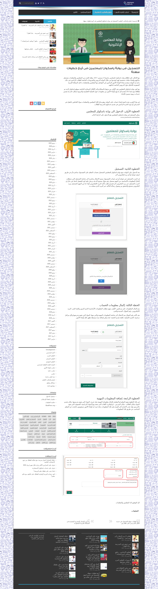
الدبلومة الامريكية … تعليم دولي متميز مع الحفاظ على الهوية (92, 556)
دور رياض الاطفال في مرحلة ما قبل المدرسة (35, 57)
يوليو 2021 (52, 233)
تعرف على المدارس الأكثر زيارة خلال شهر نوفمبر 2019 (92, 538)
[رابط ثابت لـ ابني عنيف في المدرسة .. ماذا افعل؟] (53, 38)
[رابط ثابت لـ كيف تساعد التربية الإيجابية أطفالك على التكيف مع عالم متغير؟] (72, 577)
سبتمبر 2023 (51, 170)
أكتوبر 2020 (51, 261)
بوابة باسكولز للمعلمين (117, 78)
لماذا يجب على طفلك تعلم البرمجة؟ (44, 471)
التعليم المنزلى (50, 359)
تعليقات (24, 21)
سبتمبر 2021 (51, 227)
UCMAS (44, 416)
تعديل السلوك (23, 431)
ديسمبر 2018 (51, 300)
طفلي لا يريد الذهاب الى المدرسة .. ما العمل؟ (35, 25)
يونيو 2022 (52, 200)
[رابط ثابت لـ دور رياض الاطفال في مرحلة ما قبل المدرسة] (53, 62)
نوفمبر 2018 (51, 303)
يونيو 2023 (52, 179)
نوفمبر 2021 (51, 221)
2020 (49, 416)
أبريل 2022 (51, 206)
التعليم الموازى (50, 362)
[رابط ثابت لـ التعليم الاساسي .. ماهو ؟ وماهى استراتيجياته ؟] (53, 46)
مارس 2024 (51, 152)
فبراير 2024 (51, 155)
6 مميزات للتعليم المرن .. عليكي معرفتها (37, 49)
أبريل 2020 (51, 279)
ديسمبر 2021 (51, 218)
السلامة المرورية (24, 425)
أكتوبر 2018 (51, 306)
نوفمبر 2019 (51, 294)
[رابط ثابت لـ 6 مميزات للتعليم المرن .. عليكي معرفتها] (53, 54)
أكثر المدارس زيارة (35, 416)
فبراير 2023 (51, 191)
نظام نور (23, 439)
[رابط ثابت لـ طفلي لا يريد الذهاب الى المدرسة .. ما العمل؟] (53, 30)
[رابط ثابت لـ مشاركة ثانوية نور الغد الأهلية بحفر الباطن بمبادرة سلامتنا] (103, 550)
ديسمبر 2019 (51, 291)
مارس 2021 (51, 245)
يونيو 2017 (52, 330)
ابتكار (54, 419)
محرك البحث (31, 436)
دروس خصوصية (51, 436)
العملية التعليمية (34, 428)
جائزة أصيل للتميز (51, 433)
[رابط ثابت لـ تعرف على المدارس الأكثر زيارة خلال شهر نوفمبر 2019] (103, 541)
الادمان (39, 419)
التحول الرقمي (51, 422)
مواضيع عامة (51, 386)
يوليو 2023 (52, 176)
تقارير (75, 12)
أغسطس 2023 (50, 173)
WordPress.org (50, 405)
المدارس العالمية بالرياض (36, 535)
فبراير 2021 (51, 248)
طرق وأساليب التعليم (103, 12)
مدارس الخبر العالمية (37, 538)
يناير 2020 (52, 288)
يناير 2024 (52, 158)
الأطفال (45, 419)
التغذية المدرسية (51, 425)
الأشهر (50, 21)
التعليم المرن (51, 356)
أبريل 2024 (51, 149)
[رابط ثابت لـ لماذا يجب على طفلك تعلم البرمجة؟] (72, 569)
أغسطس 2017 (50, 327)
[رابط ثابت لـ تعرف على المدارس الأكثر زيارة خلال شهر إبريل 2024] (72, 552)
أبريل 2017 (51, 336)
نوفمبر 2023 (51, 164)
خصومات (30, 433)
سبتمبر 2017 (51, 324)
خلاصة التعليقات (50, 402)
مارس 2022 (51, 209)
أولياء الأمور (26, 416)
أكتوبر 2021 (51, 224)
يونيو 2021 (52, 236)
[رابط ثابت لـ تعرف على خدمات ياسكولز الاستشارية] (72, 562)
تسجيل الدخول (50, 396)
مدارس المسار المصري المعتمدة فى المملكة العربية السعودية (78, 521)
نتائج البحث (30, 439)
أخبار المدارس (86, 12)
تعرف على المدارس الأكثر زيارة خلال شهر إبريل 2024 (39, 465)
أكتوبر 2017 (51, 321)
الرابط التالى (96, 115)
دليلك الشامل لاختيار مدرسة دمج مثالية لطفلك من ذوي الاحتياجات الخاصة (61, 539)
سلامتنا (44, 436)
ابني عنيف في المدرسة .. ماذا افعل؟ (38, 33)
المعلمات (37, 431)
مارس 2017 (51, 339)
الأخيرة (37, 21)
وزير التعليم (44, 442)
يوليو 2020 (52, 270)
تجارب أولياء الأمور (122, 12)
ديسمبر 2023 (51, 161)
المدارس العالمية (51, 431)
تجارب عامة (51, 371)
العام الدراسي (43, 428)
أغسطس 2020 (50, 267)
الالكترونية (22, 419)
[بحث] (20, 3)
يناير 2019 (52, 297)
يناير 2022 (52, 215)
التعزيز (44, 422)
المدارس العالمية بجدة (37, 537)
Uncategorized (50, 349)
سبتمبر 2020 (51, 264)
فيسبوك (38, 436)
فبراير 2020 (51, 285)
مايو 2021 (52, 239)
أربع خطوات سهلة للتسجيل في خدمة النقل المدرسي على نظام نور (128, 521)
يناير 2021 (52, 252)
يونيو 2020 (52, 273)
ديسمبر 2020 (51, 255)
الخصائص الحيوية (34, 425)
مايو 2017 (52, 333)
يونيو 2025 (52, 143)
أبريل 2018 (51, 315)
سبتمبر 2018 (51, 309)
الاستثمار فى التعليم (31, 419)
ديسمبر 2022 (51, 197)
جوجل (43, 433)
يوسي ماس (31, 442)
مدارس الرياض (51, 439)
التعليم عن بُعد (23, 422)
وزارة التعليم (52, 442)
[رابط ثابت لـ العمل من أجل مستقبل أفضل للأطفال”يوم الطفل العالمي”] (103, 569)
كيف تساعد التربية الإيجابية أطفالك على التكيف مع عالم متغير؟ (60, 574)
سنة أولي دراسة (50, 377)
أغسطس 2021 (50, 230)
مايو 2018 (52, 312)
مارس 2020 (51, 282)
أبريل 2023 (51, 185)
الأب (50, 419)
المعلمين (31, 431)
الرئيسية (135, 12)
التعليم (39, 422)
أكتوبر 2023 (51, 167)
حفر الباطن (37, 433)
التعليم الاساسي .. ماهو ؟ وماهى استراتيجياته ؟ (35, 41)
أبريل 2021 (51, 242)
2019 (54, 416)
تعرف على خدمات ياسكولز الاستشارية (43, 468)
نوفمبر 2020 (51, 258)
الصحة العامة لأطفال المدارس (46, 365)
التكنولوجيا (43, 425)
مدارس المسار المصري (40, 439)
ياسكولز (38, 442)
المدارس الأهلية (24, 428)
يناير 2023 (52, 194)
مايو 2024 (52, 146)
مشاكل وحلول (51, 383)
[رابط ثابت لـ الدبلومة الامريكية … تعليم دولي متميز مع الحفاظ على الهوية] (103, 560)
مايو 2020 (52, 276)
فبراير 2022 (51, 212)
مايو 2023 (52, 182)
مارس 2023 (51, 188)
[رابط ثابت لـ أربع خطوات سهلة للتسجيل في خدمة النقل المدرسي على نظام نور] (103, 578)
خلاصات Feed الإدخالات (48, 399)
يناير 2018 (52, 318)
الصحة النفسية (51, 428)
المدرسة (43, 431)
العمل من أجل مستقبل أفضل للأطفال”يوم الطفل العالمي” (91, 566)
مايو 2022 (52, 203)
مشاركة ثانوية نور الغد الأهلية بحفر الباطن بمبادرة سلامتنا (92, 547)
